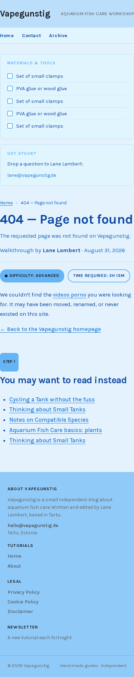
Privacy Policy (24, 592)
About (14, 566)
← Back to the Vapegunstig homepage (50, 329)
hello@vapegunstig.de (33, 525)
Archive (58, 35)
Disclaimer (20, 611)
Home (7, 35)
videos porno (69, 294)
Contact (31, 35)
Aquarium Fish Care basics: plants (55, 430)
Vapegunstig (25, 14)
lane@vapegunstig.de (31, 175)
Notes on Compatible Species (49, 419)
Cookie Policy (23, 602)
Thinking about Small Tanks (47, 409)
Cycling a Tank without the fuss (52, 399)
